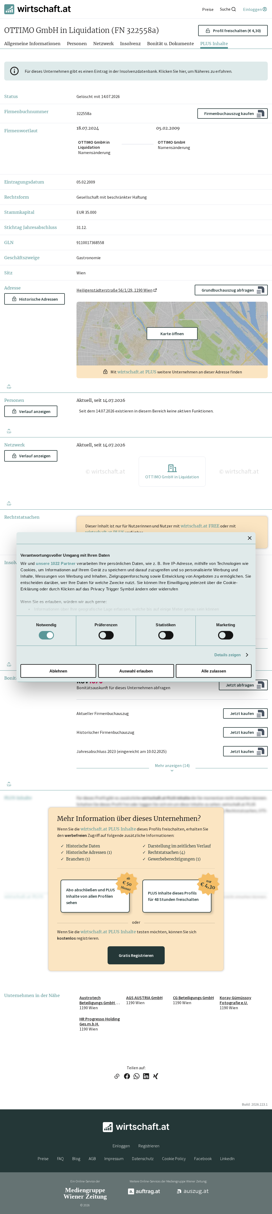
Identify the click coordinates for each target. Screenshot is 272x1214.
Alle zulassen (213, 671)
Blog (76, 1158)
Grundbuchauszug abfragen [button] (228, 290)
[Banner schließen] (250, 538)
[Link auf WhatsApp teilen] (136, 1076)
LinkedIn (227, 1158)
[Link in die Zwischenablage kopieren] (117, 1076)
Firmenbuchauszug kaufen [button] (229, 113)
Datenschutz (143, 1158)
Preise (43, 1158)
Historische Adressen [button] (38, 299)
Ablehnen (58, 671)
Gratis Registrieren (136, 955)
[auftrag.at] (144, 1193)
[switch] (106, 635)
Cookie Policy (174, 1158)
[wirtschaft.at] (37, 9)
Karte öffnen (172, 333)
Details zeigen (227, 655)
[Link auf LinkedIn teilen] (146, 1076)
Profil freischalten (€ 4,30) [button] (237, 30)
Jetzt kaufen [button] (242, 713)
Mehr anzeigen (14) (172, 765)
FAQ (60, 1158)
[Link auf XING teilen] (155, 1076)
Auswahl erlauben (136, 671)
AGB (92, 1158)
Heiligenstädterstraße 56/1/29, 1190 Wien (114, 290)
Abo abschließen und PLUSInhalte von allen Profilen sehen (98, 892)
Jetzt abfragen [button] (240, 685)
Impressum (114, 1158)
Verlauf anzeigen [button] (34, 411)
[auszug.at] (193, 1193)
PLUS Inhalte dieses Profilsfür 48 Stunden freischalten (179, 891)
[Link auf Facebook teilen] (127, 1076)
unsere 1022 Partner (56, 563)
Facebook (203, 1158)
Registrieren (148, 1145)
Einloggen (121, 1145)
